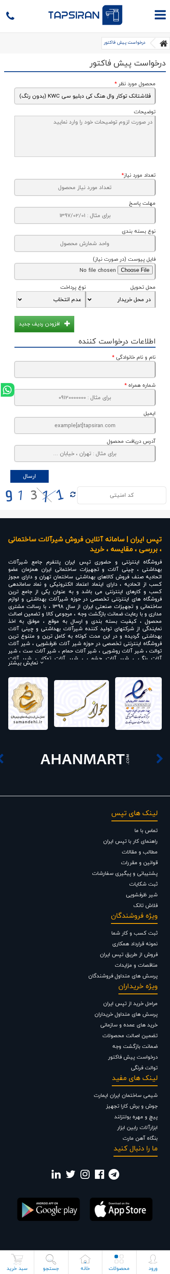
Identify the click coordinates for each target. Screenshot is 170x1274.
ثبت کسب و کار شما (134, 933)
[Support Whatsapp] (7, 390)
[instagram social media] (85, 1176)
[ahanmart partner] (85, 758)
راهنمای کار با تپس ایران (130, 841)
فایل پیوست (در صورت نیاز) (124, 259)
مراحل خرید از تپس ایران (130, 1004)
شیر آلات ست (39, 651)
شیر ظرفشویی (142, 895)
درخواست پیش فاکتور (124, 43)
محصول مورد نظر (135, 84)
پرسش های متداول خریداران (126, 1014)
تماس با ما (146, 831)
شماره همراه (140, 385)
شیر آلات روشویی (123, 651)
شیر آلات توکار (59, 658)
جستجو (51, 1268)
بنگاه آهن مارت (140, 1138)
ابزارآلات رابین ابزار (137, 1127)
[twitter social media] (71, 1176)
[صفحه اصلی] (164, 43)
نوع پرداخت (73, 287)
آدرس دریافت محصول (131, 441)
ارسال (29, 476)
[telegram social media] (114, 1176)
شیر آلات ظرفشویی (58, 644)
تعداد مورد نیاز (138, 175)
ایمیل (150, 413)
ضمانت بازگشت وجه (135, 1046)
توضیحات (145, 112)
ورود (153, 1268)
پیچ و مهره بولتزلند (136, 1117)
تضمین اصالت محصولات (130, 1036)
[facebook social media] (99, 1176)
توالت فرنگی (144, 1068)
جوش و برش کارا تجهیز (132, 1106)
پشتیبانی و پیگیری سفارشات (125, 873)
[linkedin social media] (56, 1176)
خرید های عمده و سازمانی (129, 1025)
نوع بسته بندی (139, 231)
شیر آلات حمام (79, 651)
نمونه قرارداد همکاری (135, 944)
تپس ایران (78, 562)
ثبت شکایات (143, 884)
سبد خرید (17, 1268)
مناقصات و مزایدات (136, 965)
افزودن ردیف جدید (39, 324)
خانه (85, 1268)
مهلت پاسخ (142, 203)
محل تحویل (143, 287)
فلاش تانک (145, 905)
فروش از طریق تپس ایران (129, 954)
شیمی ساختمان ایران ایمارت (126, 1095)
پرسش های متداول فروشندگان (123, 976)
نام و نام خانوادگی (134, 357)
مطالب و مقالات (140, 852)
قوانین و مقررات (139, 863)
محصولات (119, 1268)
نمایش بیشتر (23, 663)
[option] (85, 758)
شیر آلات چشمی (108, 658)
